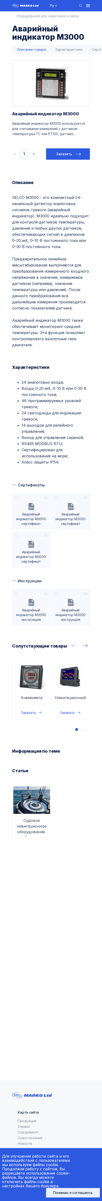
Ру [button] (52, 6)
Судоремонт (28, 1132)
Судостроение (30, 1138)
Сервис (24, 1126)
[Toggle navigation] (88, 5)
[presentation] (74, 645)
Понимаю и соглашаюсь (73, 1193)
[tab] (31, 50)
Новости (25, 1143)
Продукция (27, 1121)
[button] (76, 729)
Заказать (64, 154)
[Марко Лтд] (28, 6)
